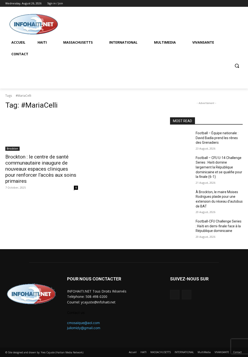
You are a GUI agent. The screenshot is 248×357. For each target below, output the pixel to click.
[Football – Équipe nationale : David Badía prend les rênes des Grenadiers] (181, 138)
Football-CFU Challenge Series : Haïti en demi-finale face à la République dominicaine (218, 226)
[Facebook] (233, 3)
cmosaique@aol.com (83, 323)
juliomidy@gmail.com (83, 328)
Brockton (12, 148)
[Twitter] (240, 3)
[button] (237, 65)
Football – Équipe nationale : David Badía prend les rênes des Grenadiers (217, 137)
